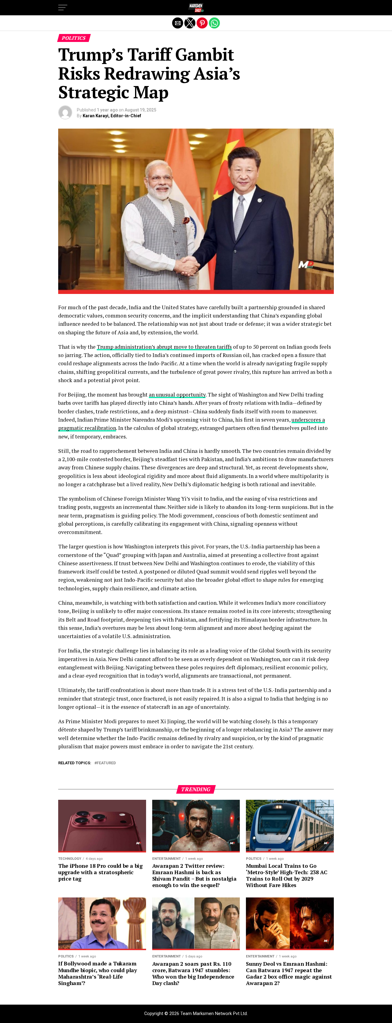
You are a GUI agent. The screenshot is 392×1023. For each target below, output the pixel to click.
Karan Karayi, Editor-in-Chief (112, 115)
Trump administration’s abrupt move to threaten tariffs (164, 346)
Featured (106, 763)
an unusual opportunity (177, 394)
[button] (62, 8)
